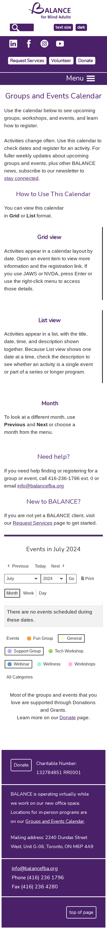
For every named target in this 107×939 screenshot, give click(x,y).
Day (42, 593)
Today (40, 566)
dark (82, 27)
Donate (85, 61)
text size (63, 27)
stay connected (21, 178)
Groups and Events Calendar (54, 821)
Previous (20, 566)
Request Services (27, 61)
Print (87, 580)
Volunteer (61, 61)
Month (12, 593)
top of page (81, 912)
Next (55, 566)
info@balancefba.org (40, 486)
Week (28, 593)
